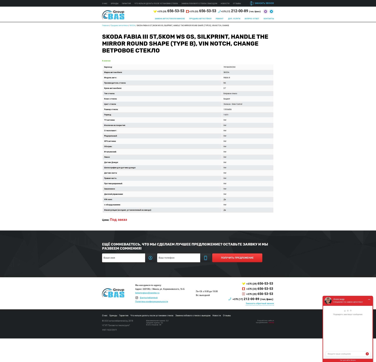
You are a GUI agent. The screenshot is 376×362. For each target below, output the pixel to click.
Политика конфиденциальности (151, 301)
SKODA (132, 25)
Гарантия (126, 4)
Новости (225, 4)
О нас (104, 4)
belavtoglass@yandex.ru (147, 293)
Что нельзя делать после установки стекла (156, 4)
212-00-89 (241, 11)
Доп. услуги (234, 19)
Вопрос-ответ (252, 19)
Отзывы (237, 4)
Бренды (114, 4)
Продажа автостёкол (200, 19)
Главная (105, 25)
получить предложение (237, 257)
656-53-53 (170, 11)
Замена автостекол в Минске (170, 19)
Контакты (269, 19)
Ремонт (220, 19)
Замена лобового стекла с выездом (199, 4)
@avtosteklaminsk (149, 298)
